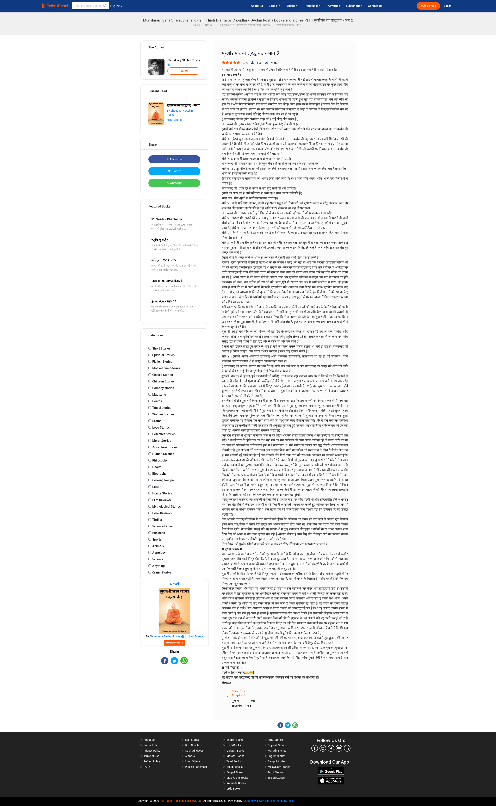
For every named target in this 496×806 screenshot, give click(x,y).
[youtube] (339, 748)
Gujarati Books (235, 750)
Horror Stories (162, 493)
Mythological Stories (166, 506)
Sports (156, 539)
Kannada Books (236, 783)
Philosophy (160, 460)
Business (158, 533)
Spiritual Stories (163, 355)
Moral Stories (161, 441)
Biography (159, 473)
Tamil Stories (275, 772)
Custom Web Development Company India (268, 800)
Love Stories (161, 427)
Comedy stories (163, 388)
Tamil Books (233, 761)
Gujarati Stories (277, 745)
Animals (158, 546)
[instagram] (322, 748)
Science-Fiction (163, 526)
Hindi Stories (275, 739)
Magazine (159, 394)
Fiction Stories (162, 361)
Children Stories (163, 381)
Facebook (176, 159)
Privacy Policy (152, 750)
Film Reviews (161, 500)
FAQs (147, 766)
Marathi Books (235, 756)
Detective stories (164, 434)
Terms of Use (151, 756)
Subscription (354, 6)
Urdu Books (233, 788)
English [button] (115, 6)
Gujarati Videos (194, 750)
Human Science (163, 454)
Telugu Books (234, 766)
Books (273, 6)
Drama (157, 421)
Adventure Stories (164, 447)
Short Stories (161, 348)
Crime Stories (161, 572)
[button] (105, 5)
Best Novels (192, 745)
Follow (184, 71)
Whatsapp (176, 182)
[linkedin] (347, 748)
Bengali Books (235, 772)
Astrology (159, 553)
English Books (234, 739)
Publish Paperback (196, 766)
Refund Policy (152, 761)
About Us (257, 6)
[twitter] (331, 748)
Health (156, 467)
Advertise (334, 6)
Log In (448, 6)
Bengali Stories (277, 761)
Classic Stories (162, 375)
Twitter (176, 171)
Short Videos (192, 761)
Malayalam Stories (279, 766)
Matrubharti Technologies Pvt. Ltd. (182, 800)
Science (157, 559)
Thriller (157, 520)
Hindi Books (233, 745)
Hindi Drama (174, 119)
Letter (156, 487)
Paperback (312, 6)
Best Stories (192, 739)
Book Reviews (162, 513)
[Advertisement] (174, 698)
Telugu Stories (276, 777)
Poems (157, 401)
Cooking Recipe (163, 480)
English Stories (276, 756)
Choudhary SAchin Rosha (183, 60)
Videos (291, 6)
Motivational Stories (166, 368)
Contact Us (375, 6)
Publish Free (428, 6)
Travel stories (161, 408)
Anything (158, 566)
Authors (190, 756)
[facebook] (314, 748)
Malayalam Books (237, 777)
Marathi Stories (277, 750)
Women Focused (164, 414)
